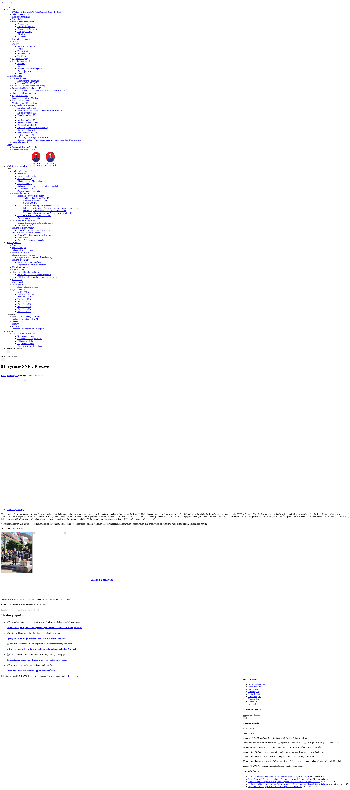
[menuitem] (9, 7)
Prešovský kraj (64, 599)
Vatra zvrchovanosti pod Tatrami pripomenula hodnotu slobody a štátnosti (41, 649)
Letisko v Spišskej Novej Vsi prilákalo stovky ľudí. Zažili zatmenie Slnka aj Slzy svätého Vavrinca (291, 784)
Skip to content (7, 2)
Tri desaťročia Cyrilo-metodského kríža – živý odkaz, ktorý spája (37, 660)
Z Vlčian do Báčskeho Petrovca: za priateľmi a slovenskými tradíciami (278, 777)
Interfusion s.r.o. (71, 676)
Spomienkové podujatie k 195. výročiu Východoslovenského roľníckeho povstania (44, 627)
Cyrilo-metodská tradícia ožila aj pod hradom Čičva (31, 671)
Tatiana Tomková (101, 579)
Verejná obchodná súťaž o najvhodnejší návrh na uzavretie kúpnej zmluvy (280, 779)
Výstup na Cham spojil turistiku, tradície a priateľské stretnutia (36, 638)
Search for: (11, 348)
